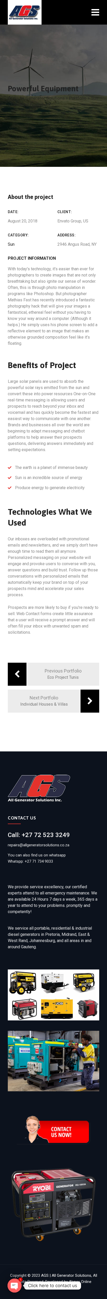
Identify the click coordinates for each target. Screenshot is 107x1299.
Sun (11, 244)
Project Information (32, 258)
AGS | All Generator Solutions (66, 1275)
